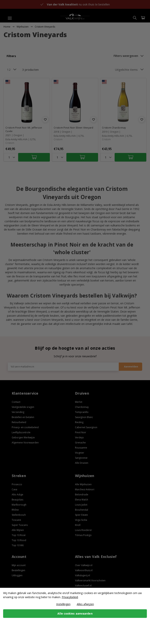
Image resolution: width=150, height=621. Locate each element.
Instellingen (63, 604)
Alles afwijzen (85, 604)
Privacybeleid (70, 597)
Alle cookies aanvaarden (74, 613)
